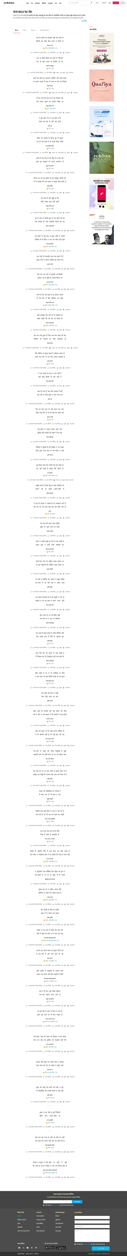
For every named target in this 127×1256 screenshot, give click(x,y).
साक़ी (52, 552)
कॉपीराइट (36, 1254)
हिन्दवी (57, 1216)
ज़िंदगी (50, 285)
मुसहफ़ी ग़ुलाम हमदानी (50, 879)
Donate (122, 2)
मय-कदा (50, 1022)
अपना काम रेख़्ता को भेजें (23, 1231)
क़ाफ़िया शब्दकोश (21, 1219)
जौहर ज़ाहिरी (50, 917)
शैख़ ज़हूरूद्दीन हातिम (50, 1145)
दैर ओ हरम (52, 514)
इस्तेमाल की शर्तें (29, 1254)
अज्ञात (49, 511)
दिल (52, 841)
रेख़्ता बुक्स (58, 1231)
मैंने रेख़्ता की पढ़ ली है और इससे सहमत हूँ (59, 1205)
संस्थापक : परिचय (40, 1219)
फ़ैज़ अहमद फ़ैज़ (49, 605)
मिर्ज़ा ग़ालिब (50, 86)
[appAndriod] (50, 1247)
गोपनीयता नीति (55, 1205)
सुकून (52, 209)
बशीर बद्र (50, 126)
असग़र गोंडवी (50, 264)
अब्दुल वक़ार (50, 897)
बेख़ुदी (52, 741)
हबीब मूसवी (49, 587)
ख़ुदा (50, 246)
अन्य (60, 3)
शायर (27, 3)
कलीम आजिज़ (50, 531)
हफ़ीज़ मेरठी (50, 701)
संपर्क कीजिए (39, 1223)
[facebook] (19, 1247)
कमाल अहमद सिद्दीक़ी (50, 819)
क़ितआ (33, 30)
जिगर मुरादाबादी (49, 381)
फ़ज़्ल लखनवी (50, 859)
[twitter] (23, 1247)
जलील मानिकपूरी (50, 623)
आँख (50, 325)
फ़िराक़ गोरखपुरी (50, 66)
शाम (50, 961)
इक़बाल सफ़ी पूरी (50, 323)
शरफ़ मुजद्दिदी (50, 1120)
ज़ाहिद (50, 900)
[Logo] (9, 3)
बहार (52, 721)
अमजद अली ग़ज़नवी (50, 1019)
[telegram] (35, 1247)
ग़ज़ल (25, 30)
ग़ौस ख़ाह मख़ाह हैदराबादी (50, 938)
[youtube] (27, 1247)
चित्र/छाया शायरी (44, 30)
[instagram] (31, 1247)
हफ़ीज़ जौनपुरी (50, 493)
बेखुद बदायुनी (50, 799)
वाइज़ (52, 88)
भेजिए (102, 1248)
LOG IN (104, 2)
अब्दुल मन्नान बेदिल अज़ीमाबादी (50, 1170)
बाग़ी (50, 1047)
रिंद (52, 420)
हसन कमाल (50, 958)
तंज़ (50, 981)
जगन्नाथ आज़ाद (49, 719)
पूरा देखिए (84, 20)
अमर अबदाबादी (49, 1044)
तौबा (52, 169)
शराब (52, 68)
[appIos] (61, 1247)
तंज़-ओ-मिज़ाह (50, 940)
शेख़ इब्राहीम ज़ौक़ (50, 146)
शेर (16, 30)
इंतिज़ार (50, 305)
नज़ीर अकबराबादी (50, 226)
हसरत (52, 781)
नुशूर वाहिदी (50, 186)
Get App (116, 2)
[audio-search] (91, 3)
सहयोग (19, 1216)
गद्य (56, 3)
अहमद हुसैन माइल (50, 681)
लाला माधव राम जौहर (50, 839)
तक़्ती (18, 1223)
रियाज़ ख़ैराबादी (49, 244)
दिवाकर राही (50, 45)
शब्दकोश (37, 3)
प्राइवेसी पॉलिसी (20, 1254)
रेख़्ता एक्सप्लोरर (40, 1231)
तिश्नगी (50, 48)
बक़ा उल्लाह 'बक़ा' (50, 739)
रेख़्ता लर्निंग (58, 1227)
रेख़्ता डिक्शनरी (59, 1223)
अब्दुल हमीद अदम (50, 106)
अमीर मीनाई (50, 361)
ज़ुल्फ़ (52, 189)
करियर (38, 1227)
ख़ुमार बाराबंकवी (50, 166)
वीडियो (44, 3)
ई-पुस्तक (50, 3)
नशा (52, 128)
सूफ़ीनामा (57, 1219)
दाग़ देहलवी (49, 473)
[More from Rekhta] (109, 3)
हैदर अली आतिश (50, 759)
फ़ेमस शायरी (52, 108)
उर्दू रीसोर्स (19, 1227)
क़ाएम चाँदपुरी (50, 569)
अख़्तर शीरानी (50, 282)
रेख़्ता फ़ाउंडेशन (40, 1216)
